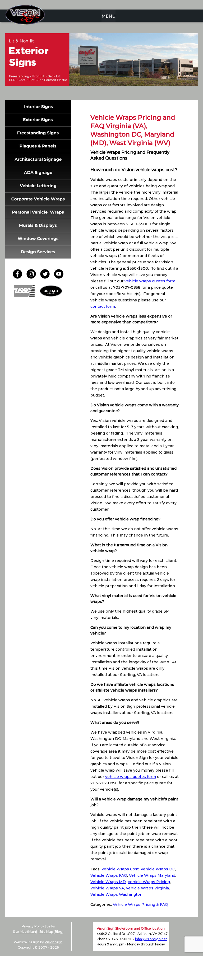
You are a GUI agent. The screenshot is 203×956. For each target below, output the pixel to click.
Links (51, 926)
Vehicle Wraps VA (107, 888)
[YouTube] (58, 277)
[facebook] (19, 277)
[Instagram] (32, 277)
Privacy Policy (33, 926)
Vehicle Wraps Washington (116, 894)
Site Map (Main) (25, 932)
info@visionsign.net (151, 939)
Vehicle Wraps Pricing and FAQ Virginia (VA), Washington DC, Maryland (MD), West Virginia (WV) (132, 130)
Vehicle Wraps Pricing (149, 881)
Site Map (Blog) (51, 932)
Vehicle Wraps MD (108, 881)
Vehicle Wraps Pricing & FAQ (140, 904)
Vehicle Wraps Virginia (147, 888)
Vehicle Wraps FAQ (108, 875)
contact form (102, 306)
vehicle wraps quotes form (149, 281)
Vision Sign (53, 942)
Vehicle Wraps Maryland (152, 875)
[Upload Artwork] (51, 295)
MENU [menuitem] (109, 16)
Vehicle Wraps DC (158, 869)
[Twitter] (46, 277)
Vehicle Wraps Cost (120, 869)
